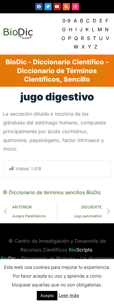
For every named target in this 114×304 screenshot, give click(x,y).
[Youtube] (57, 6)
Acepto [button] (47, 295)
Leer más (69, 295)
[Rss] (66, 6)
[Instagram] (75, 6)
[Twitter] (48, 6)
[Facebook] (39, 6)
